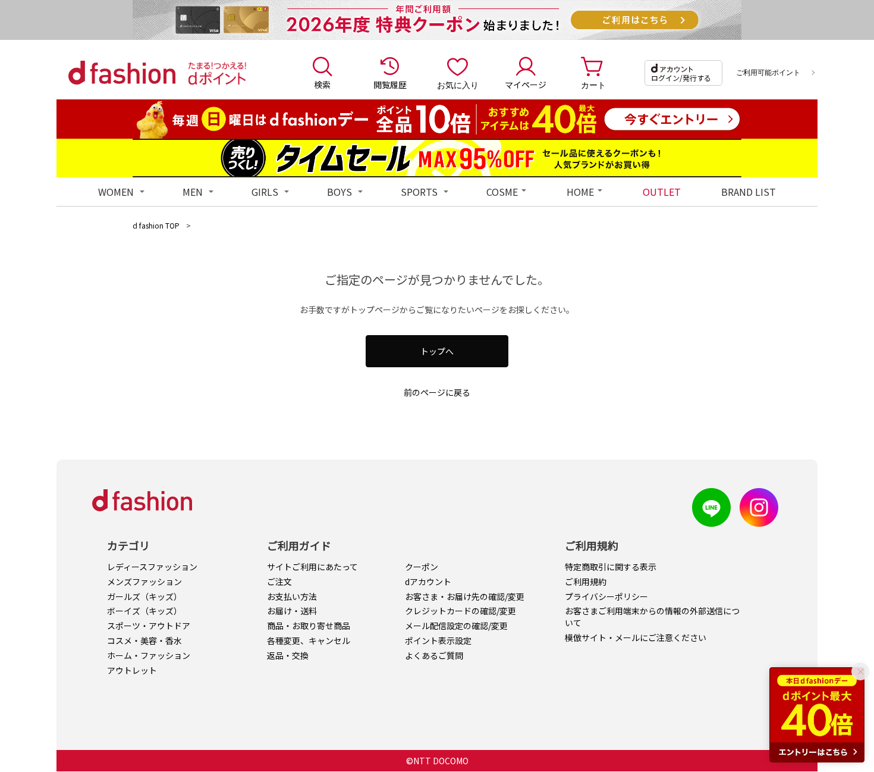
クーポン (421, 567)
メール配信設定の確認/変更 (456, 626)
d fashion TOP (156, 225)
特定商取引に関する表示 (610, 567)
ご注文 (279, 581)
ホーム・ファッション (148, 655)
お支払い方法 (292, 596)
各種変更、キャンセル (308, 640)
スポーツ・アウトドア (148, 626)
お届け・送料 (292, 611)
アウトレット (132, 670)
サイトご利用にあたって (312, 567)
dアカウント (428, 581)
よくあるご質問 (434, 655)
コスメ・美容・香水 (144, 640)
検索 (322, 84)
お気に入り (458, 84)
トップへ (437, 351)
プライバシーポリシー (606, 596)
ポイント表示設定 (438, 640)
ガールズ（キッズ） (144, 596)
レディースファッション (152, 567)
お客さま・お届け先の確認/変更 (464, 596)
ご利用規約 (585, 581)
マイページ (525, 84)
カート (593, 84)
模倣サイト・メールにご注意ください (635, 637)
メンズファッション (144, 581)
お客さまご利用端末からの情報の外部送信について (652, 617)
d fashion (121, 72)
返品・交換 (288, 655)
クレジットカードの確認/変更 (460, 611)
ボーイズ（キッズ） (144, 611)
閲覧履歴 (390, 84)
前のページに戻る (437, 392)
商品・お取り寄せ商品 (308, 626)
